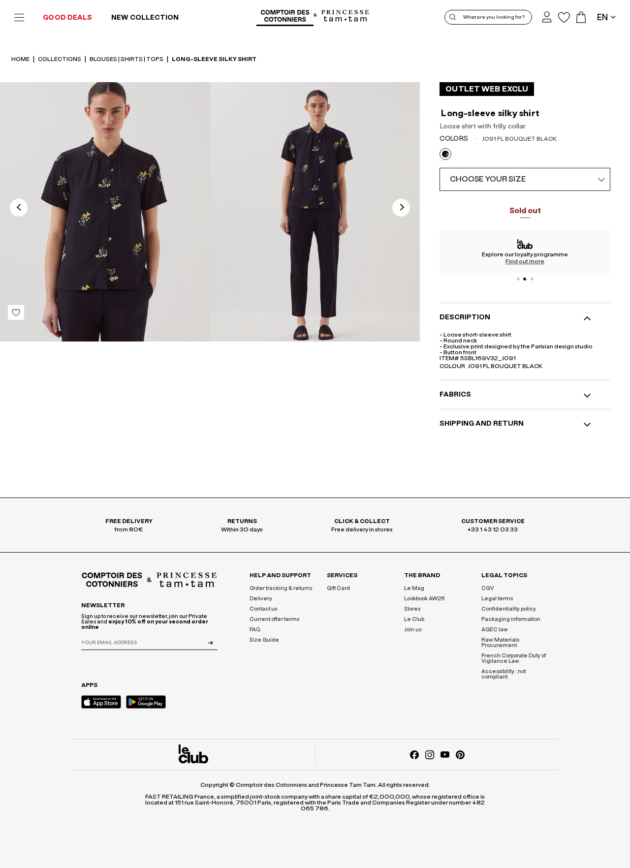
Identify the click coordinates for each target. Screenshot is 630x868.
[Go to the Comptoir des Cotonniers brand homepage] (285, 17)
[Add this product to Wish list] (16, 312)
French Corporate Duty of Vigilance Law (513, 658)
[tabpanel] (525, 252)
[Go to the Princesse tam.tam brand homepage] (345, 16)
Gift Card (338, 588)
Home (21, 59)
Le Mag (414, 588)
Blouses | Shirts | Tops (127, 59)
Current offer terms (274, 619)
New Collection (145, 17)
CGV (487, 588)
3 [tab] (532, 279)
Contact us (263, 609)
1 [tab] (518, 279)
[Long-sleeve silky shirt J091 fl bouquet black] (105, 213)
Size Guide (264, 640)
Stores (412, 609)
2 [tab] (525, 279)
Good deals (67, 17)
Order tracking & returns (281, 588)
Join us (412, 629)
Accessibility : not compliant (503, 674)
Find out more (524, 261)
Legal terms (497, 598)
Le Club (414, 619)
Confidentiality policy (508, 609)
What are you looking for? (494, 17)
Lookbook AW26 (424, 598)
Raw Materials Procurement (500, 642)
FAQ (255, 629)
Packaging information (510, 619)
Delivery (261, 598)
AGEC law (494, 629)
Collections (60, 59)
